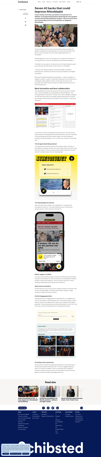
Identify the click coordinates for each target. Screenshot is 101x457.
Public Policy (20, 421)
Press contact (78, 414)
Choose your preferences (16, 453)
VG (56, 414)
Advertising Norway (79, 418)
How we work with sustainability (24, 418)
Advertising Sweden (79, 419)
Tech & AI (49, 1)
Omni (56, 431)
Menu (79, 2)
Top (81, 408)
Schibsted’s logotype (69, 416)
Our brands (55, 1)
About (39, 1)
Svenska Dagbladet (59, 421)
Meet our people (35, 418)
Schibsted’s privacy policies (23, 423)
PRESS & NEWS (22, 9)
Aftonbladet (57, 416)
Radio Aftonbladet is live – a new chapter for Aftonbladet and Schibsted (28, 399)
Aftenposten (57, 419)
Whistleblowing (21, 425)
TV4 (56, 418)
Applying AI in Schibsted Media (48, 416)
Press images (67, 414)
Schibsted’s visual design (23, 427)
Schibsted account (79, 416)
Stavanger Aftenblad (59, 429)
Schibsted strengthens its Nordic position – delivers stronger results (48, 399)
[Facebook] (25, 18)
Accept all (6, 453)
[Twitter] (25, 21)
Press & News (62, 1)
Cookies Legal (22, 408)
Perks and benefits (36, 416)
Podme (56, 433)
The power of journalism (22, 416)
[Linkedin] (25, 25)
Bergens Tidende (58, 425)
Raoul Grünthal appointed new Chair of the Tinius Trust (71, 399)
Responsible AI (44, 414)
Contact (68, 1)
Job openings (35, 414)
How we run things (21, 419)
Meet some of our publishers (23, 414)
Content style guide (22, 429)
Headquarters (77, 421)
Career (43, 1)
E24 (56, 427)
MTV (56, 423)
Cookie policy (25, 453)
